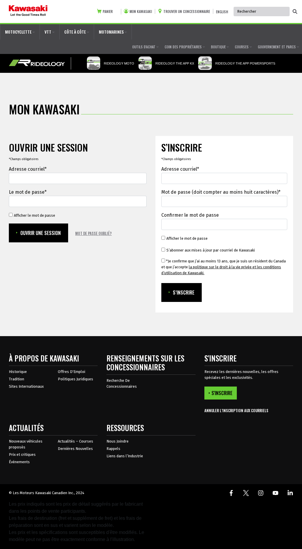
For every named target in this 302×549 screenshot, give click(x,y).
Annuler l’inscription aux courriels (236, 410)
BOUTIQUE (218, 46)
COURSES (242, 46)
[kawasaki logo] (28, 11)
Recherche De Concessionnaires (121, 383)
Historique (18, 371)
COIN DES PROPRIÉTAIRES (184, 46)
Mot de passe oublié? (93, 233)
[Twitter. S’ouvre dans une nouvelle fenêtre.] (246, 493)
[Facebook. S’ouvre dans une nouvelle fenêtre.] (231, 493)
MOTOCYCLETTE (18, 32)
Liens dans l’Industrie (124, 456)
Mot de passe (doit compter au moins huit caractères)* (220, 192)
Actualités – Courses (75, 441)
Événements (19, 462)
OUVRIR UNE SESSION (40, 232)
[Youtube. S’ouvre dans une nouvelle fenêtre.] (275, 493)
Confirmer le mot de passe (190, 215)
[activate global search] (295, 12)
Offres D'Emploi (71, 371)
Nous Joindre (117, 441)
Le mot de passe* (28, 192)
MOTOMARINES (111, 32)
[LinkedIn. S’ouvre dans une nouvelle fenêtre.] (290, 493)
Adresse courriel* (28, 169)
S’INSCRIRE (183, 292)
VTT (48, 32)
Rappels (113, 448)
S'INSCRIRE (221, 393)
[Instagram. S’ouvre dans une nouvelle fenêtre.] (261, 493)
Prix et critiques (22, 454)
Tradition (16, 379)
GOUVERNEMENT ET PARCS (277, 46)
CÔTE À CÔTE (75, 32)
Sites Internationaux (26, 386)
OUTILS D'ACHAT (144, 46)
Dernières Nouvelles (75, 448)
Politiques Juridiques (75, 379)
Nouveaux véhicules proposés (25, 444)
